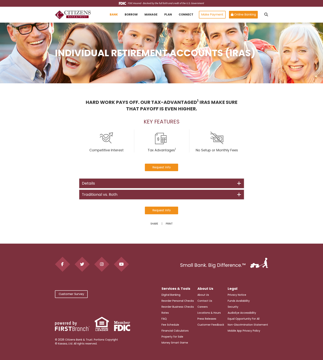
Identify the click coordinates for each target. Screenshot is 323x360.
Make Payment (212, 14)
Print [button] (169, 223)
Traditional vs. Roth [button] (99, 194)
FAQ (164, 319)
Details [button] (88, 183)
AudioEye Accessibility (242, 313)
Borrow (131, 14)
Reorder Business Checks (178, 307)
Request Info (161, 167)
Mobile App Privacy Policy (244, 331)
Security (233, 307)
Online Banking (244, 14)
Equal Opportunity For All (243, 319)
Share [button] (154, 223)
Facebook (62, 264)
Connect (186, 14)
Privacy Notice (237, 295)
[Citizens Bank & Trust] (73, 15)
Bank (114, 14)
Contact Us (204, 301)
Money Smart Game (175, 342)
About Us (203, 295)
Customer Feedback (210, 325)
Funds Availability (239, 301)
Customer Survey (71, 294)
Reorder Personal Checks (178, 301)
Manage (150, 14)
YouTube (121, 264)
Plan (168, 14)
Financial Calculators (175, 331)
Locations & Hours (209, 313)
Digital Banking (171, 295)
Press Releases (206, 319)
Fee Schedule (170, 325)
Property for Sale (172, 337)
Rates (165, 313)
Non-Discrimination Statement (248, 325)
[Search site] (266, 14)
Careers (202, 307)
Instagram (101, 264)
